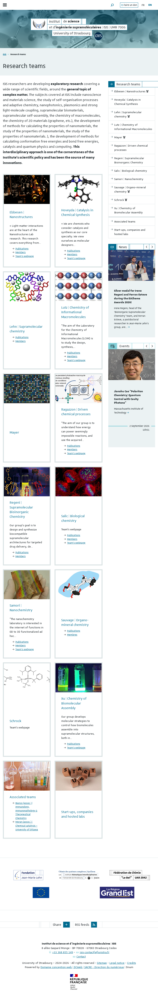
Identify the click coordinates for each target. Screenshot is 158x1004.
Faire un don (130, 5)
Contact (81, 956)
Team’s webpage (24, 256)
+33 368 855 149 (62, 952)
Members (20, 252)
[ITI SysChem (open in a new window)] (79, 875)
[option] (131, 293)
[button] (112, 5)
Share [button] (57, 925)
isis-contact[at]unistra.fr (94, 952)
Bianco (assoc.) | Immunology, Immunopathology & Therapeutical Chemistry (26, 811)
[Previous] (147, 247)
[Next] (152, 247)
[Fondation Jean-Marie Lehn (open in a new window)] (28, 875)
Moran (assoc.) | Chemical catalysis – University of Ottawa (26, 825)
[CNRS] (98, 36)
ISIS (4, 54)
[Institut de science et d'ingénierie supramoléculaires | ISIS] (39, 24)
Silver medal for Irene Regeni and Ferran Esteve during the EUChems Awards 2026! (130, 296)
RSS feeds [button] (82, 925)
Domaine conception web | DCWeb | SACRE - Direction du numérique (82, 967)
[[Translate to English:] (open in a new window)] (130, 875)
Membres (72, 634)
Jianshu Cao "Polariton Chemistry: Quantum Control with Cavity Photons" (128, 397)
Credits (131, 963)
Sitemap (102, 963)
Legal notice (116, 963)
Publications (22, 248)
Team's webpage (76, 747)
